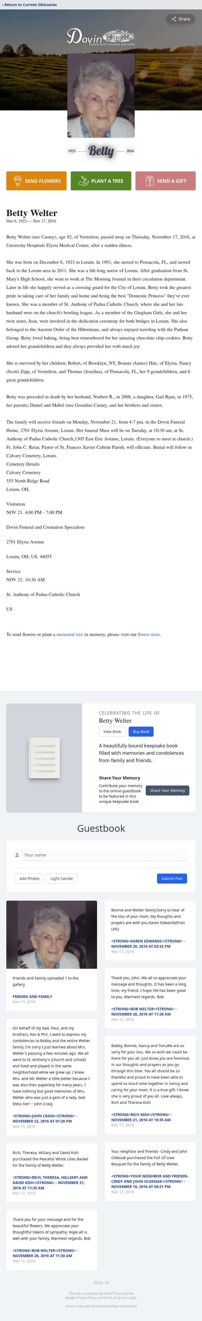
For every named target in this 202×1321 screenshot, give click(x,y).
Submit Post (172, 878)
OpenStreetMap (106, 1306)
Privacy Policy (86, 1298)
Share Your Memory (167, 790)
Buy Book (141, 731)
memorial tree (70, 634)
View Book (112, 731)
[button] (52, 935)
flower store (149, 634)
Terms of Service (115, 1298)
